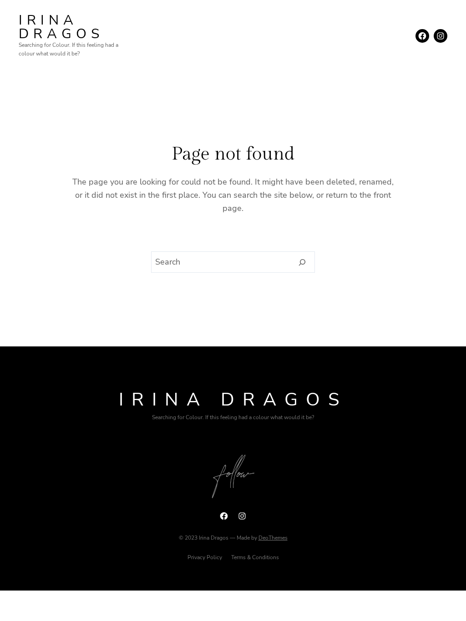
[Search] (302, 262)
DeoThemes (273, 537)
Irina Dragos (61, 27)
